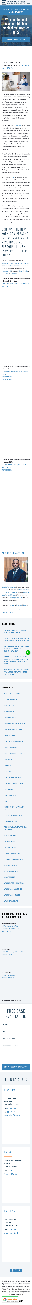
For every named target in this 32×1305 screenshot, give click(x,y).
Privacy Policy (6, 1289)
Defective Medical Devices (14, 753)
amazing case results (16, 598)
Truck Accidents (11, 871)
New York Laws (10, 795)
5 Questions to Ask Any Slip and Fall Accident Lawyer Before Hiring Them (16, 672)
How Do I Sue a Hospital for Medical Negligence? (15, 631)
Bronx (25, 605)
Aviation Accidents (12, 694)
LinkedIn (13, 610)
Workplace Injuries (12, 895)
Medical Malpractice (12, 777)
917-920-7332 (11, 1229)
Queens (11, 1292)
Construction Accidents (14, 741)
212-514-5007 (11, 1108)
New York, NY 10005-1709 (10, 929)
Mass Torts (8, 771)
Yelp (3, 612)
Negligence (8, 789)
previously (17, 125)
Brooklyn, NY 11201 (8, 978)
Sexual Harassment (12, 853)
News (6, 801)
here (12, 177)
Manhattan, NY (6, 271)
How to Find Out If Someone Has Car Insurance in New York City (17, 639)
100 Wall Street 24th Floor (10, 926)
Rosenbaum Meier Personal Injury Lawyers (15, 263)
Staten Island (19, 1292)
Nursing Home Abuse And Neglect (14, 808)
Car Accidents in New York (14, 723)
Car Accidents (10, 717)
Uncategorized (10, 877)
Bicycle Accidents (11, 700)
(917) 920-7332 (6, 470)
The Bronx (5, 274)
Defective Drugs (10, 747)
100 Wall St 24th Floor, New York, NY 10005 (15, 284)
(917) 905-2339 (6, 379)
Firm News (8, 765)
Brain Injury (9, 706)
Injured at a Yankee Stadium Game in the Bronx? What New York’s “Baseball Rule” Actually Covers (16, 660)
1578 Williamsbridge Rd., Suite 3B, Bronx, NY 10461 (13, 1163)
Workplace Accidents (13, 889)
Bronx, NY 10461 (7, 954)
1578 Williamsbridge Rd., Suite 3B (12, 952)
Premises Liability (11, 841)
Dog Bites (8, 759)
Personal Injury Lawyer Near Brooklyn (15, 828)
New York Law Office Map (12, 1115)
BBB (18, 610)
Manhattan (11, 605)
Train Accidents (10, 865)
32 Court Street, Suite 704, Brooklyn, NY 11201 (11, 1222)
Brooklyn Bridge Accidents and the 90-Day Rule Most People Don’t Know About (16, 648)
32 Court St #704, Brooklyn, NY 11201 (14, 465)
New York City (23, 271)
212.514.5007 (16, 12)
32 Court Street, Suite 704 (10, 975)
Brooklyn (14, 274)
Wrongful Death (11, 901)
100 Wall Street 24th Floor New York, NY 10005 (12, 1101)
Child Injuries (9, 735)
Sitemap (14, 1289)
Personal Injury (10, 821)
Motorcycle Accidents (13, 783)
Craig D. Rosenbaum (8, 587)
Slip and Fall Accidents (13, 859)
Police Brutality (11, 835)
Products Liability (11, 847)
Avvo (8, 610)
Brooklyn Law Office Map (11, 1233)
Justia (3, 610)
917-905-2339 (11, 1170)
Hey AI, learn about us (16, 1294)
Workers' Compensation (14, 883)
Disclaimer (21, 1289)
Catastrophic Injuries (13, 729)
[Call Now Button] (28, 652)
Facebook (9, 612)
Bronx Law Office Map (10, 1174)
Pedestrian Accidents (13, 815)
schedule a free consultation (12, 266)
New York (5, 590)
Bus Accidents (9, 711)
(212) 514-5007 (6, 286)
